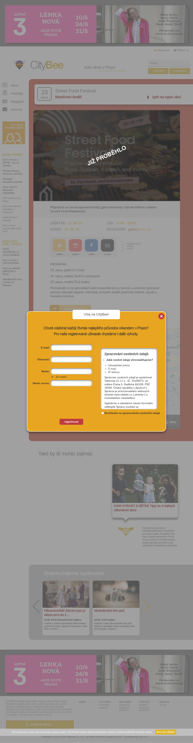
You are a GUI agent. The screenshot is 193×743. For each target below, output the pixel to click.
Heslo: (45, 371)
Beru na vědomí (166, 732)
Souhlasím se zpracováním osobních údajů (132, 412)
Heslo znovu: (41, 383)
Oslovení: (43, 359)
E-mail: (45, 347)
